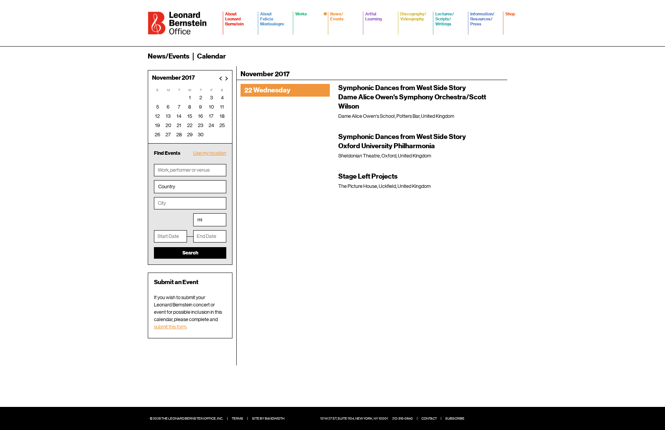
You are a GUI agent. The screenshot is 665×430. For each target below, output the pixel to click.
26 (157, 134)
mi (199, 220)
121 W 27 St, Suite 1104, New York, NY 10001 (354, 418)
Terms (237, 418)
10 (211, 107)
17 (211, 116)
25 (222, 125)
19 (157, 125)
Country (166, 186)
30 (201, 134)
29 (190, 134)
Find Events (167, 153)
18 (222, 116)
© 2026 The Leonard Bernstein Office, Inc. (186, 418)
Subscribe (454, 418)
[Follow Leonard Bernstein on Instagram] (498, 418)
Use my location (209, 153)
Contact (429, 418)
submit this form (170, 327)
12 (157, 116)
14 (179, 116)
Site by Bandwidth (268, 418)
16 (200, 116)
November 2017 (173, 78)
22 (189, 125)
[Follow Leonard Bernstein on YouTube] (509, 418)
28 (179, 134)
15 (189, 116)
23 (200, 125)
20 (168, 125)
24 (211, 125)
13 (168, 116)
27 (168, 134)
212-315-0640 (402, 418)
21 (179, 125)
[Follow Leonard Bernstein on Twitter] (486, 418)
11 (222, 107)
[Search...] (512, 56)
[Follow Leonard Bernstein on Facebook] (475, 418)
